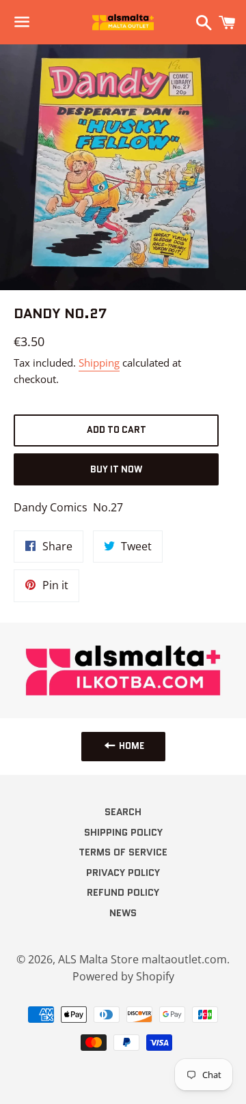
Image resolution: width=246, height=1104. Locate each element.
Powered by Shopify (123, 976)
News (123, 913)
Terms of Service (123, 852)
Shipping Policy (123, 832)
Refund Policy (123, 892)
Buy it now (116, 469)
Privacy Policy (123, 872)
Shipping (99, 362)
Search (123, 812)
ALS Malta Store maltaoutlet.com (142, 959)
